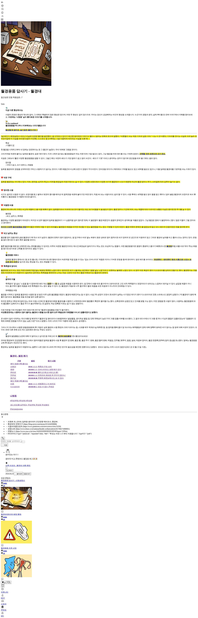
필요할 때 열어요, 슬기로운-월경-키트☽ (22, 130)
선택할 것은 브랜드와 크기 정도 (152, 154)
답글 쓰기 (27, 474)
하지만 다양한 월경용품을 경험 (13, 227)
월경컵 (169, 246)
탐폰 (49, 284)
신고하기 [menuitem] (9, 470)
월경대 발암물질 (64, 336)
